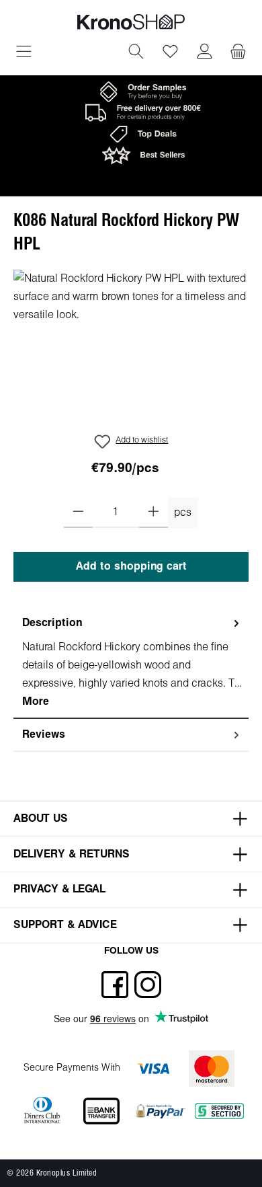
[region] (131, 345)
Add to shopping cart (131, 567)
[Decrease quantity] (78, 512)
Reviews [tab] (43, 735)
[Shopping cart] (238, 53)
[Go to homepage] (131, 22)
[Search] (136, 53)
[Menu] (24, 53)
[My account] (204, 53)
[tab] (131, 663)
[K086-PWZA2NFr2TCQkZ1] (131, 345)
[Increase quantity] (153, 512)
